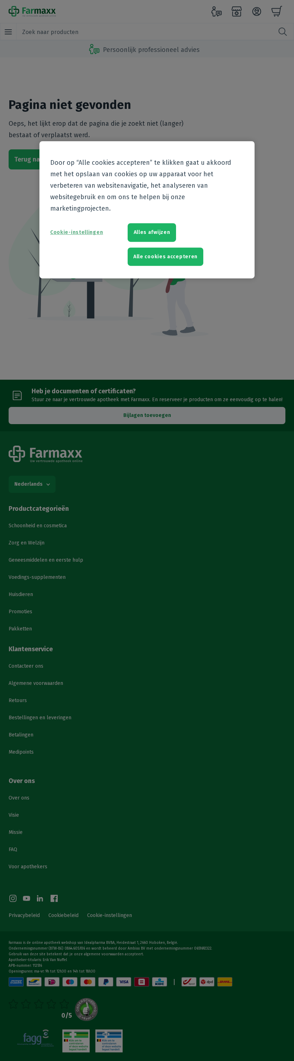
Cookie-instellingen (76, 232)
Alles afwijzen (152, 232)
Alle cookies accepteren (165, 257)
